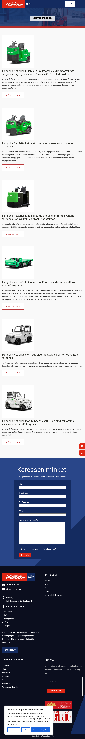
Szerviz (4, 680)
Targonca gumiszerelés (10, 687)
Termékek (5, 665)
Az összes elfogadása (40, 730)
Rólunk (47, 581)
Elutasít (25, 730)
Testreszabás (14, 730)
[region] (28, 720)
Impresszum (49, 591)
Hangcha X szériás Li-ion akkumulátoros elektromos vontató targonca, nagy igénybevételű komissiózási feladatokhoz (38, 72)
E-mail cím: (51, 681)
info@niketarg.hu (13, 589)
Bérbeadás (6, 676)
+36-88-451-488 (12, 585)
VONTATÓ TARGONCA (42, 18)
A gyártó (47, 584)
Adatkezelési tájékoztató (53, 595)
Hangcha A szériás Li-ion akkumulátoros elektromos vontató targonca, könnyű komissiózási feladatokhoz (38, 217)
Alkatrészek (6, 683)
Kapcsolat (10, 650)
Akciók (4, 669)
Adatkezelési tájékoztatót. (45, 549)
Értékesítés (6, 672)
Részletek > (13, 95)
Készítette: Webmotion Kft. (42, 736)
